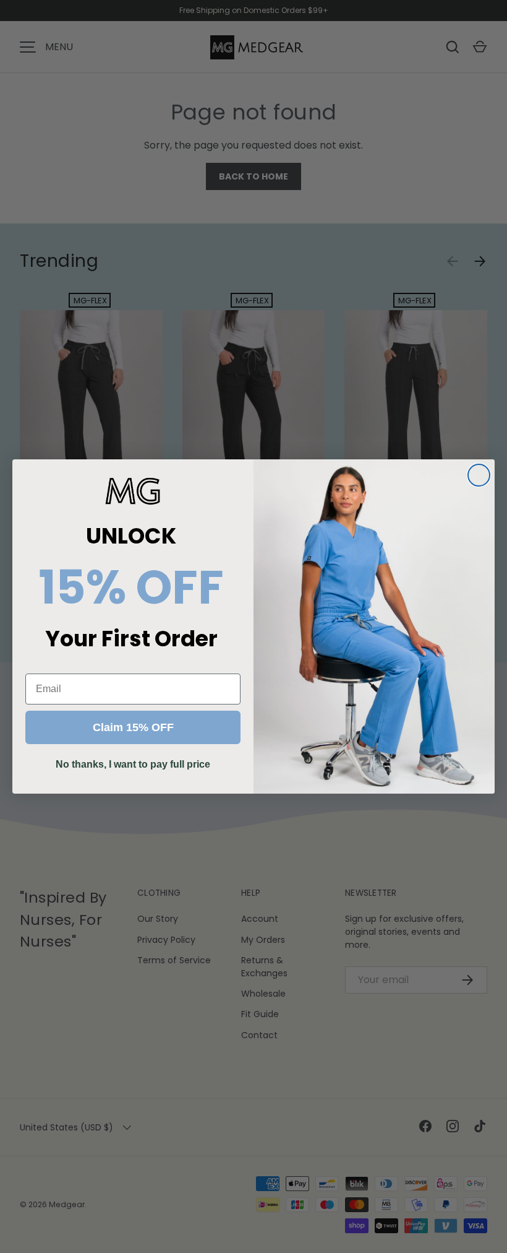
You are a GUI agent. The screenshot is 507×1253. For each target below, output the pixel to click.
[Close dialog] (479, 475)
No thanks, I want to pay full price (133, 764)
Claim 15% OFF (133, 727)
